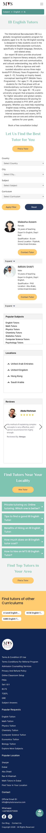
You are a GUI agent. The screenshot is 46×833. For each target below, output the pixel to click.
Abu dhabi (7, 771)
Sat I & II (5, 684)
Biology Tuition (9, 744)
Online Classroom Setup (13, 675)
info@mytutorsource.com (13, 802)
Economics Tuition (10, 739)
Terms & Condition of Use (14, 657)
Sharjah (5, 762)
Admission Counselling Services (16, 666)
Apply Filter (11, 207)
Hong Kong (16, 376)
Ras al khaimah (9, 776)
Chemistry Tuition (10, 730)
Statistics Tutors (13, 336)
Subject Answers (9, 702)
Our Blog (5, 823)
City (4, 169)
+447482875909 (10, 811)
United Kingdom (19, 370)
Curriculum (7, 191)
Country (5, 158)
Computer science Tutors (18, 339)
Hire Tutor (23, 489)
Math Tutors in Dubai (11, 780)
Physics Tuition (9, 725)
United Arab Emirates (22, 363)
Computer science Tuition (14, 735)
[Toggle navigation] (41, 3)
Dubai (4, 767)
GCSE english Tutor (35, 613)
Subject (5, 180)
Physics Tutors (13, 329)
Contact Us (16, 823)
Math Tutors (11, 326)
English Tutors (12, 322)
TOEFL (5, 693)
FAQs (4, 680)
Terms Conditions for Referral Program (20, 661)
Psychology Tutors (14, 342)
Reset (34, 207)
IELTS (4, 689)
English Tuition (8, 716)
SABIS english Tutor (12, 619)
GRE (4, 698)
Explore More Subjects (12, 748)
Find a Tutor (23, 149)
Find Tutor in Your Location (14, 785)
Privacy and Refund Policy (14, 671)
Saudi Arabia (17, 382)
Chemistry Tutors (14, 332)
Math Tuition (7, 721)
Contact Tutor (27, 252)
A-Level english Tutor (12, 613)
